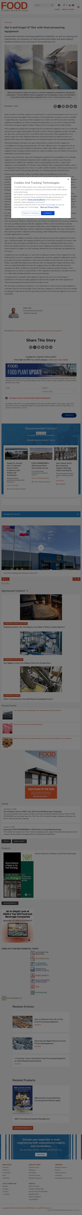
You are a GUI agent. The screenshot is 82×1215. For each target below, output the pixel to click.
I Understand (48, 213)
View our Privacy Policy (49, 207)
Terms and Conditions (36, 200)
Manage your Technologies (31, 213)
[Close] (68, 179)
